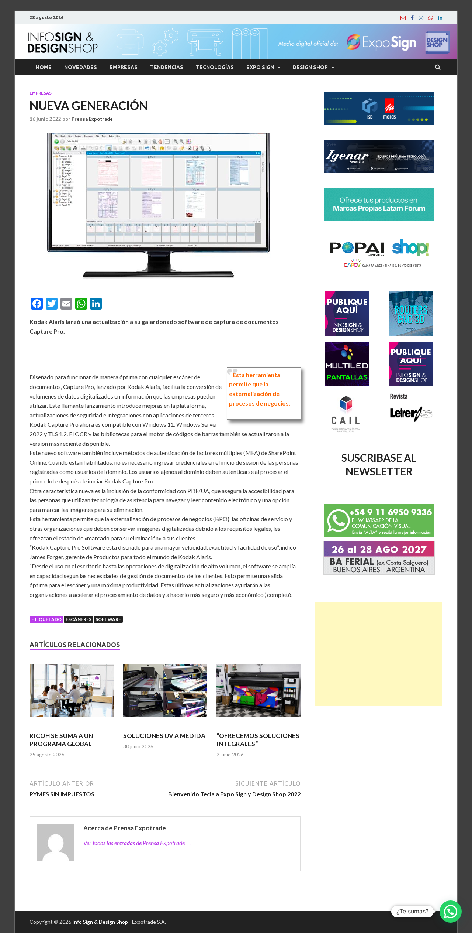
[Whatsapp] (431, 17)
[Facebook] (412, 17)
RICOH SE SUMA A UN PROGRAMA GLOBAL (61, 740)
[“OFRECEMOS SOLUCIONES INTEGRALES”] (258, 693)
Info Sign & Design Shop (100, 922)
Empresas (124, 67)
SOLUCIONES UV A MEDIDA (164, 735)
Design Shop (310, 67)
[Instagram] (421, 17)
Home (44, 67)
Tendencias (166, 67)
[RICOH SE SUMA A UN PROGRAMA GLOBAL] (72, 693)
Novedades (80, 67)
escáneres (78, 619)
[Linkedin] (440, 17)
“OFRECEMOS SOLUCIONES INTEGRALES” (257, 740)
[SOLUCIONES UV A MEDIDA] (165, 693)
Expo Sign (260, 67)
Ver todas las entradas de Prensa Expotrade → (137, 842)
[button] (451, 911)
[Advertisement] (378, 654)
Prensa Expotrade (92, 119)
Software (108, 619)
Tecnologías (215, 67)
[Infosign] (403, 17)
